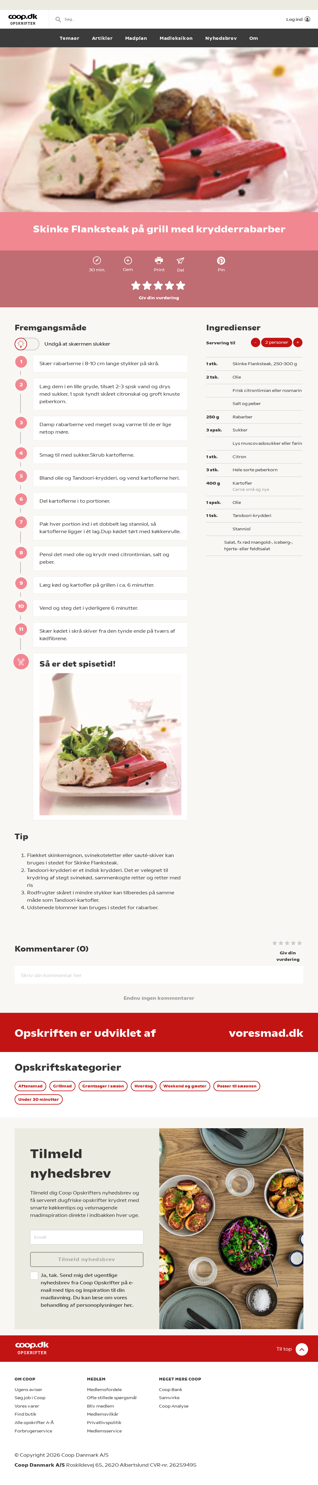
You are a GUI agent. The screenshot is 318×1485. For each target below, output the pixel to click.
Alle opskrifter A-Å (34, 1422)
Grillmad (62, 1086)
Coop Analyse (174, 1406)
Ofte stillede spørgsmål (112, 1397)
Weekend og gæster (185, 1086)
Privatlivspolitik (104, 1422)
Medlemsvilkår (102, 1414)
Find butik (25, 1414)
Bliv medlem (100, 1406)
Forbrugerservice (33, 1431)
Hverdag (143, 1086)
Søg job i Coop (30, 1397)
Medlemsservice (104, 1431)
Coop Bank (170, 1389)
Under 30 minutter (38, 1099)
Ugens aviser (28, 1389)
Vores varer (27, 1406)
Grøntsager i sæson (103, 1086)
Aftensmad (30, 1086)
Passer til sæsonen (237, 1086)
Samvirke (169, 1397)
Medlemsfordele (104, 1389)
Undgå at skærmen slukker (77, 344)
